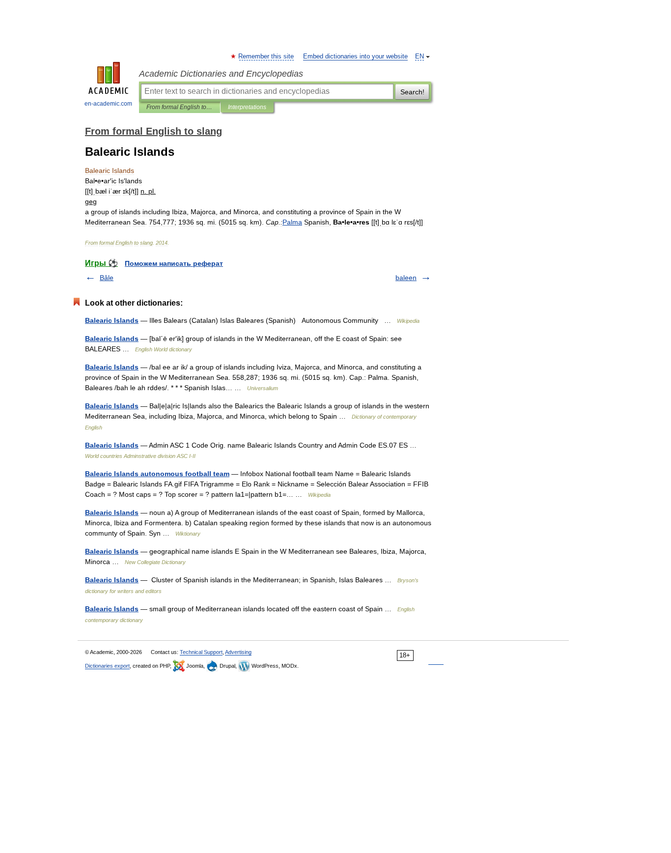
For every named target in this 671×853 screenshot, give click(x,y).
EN (419, 56)
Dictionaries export (107, 666)
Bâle (106, 278)
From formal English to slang (179, 107)
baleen (406, 278)
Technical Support (201, 652)
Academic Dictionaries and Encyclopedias (221, 74)
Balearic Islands (112, 320)
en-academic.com (108, 103)
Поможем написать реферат (174, 263)
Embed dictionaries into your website (355, 56)
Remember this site (266, 56)
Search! (412, 92)
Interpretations (247, 107)
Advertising (238, 652)
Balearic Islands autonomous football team (157, 474)
